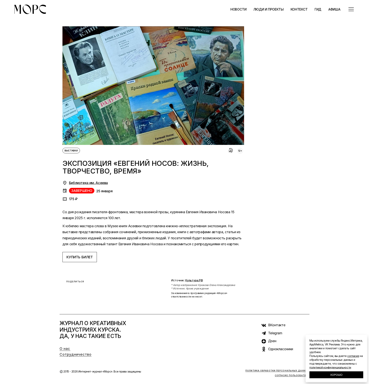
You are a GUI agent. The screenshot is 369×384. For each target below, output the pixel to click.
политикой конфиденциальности (330, 367)
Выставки (71, 150)
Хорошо (336, 374)
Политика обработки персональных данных (277, 370)
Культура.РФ (194, 280)
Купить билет (79, 257)
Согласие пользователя (292, 375)
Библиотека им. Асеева (88, 183)
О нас (65, 348)
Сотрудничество (75, 354)
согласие (353, 356)
